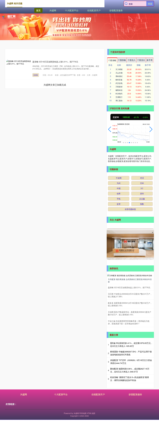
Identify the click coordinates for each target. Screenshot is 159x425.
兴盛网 (52, 10)
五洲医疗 (119, 97)
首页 (38, 10)
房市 (142, 193)
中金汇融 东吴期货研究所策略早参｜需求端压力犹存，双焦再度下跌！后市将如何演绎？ (128, 322)
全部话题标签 (130, 209)
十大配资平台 (71, 10)
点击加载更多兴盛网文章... (55, 84)
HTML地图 (91, 413)
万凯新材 (119, 86)
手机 (118, 198)
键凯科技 (119, 90)
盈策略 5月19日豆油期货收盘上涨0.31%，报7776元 (55, 61)
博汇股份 (119, 100)
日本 (142, 183)
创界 (118, 193)
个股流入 (132, 60)
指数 (142, 204)
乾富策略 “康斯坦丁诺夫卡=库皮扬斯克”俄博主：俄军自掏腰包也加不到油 (129, 379)
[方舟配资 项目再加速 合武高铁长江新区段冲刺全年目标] (130, 275)
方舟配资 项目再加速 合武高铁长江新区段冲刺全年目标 (130, 280)
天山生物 (119, 72)
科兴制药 (119, 93)
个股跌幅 (122, 60)
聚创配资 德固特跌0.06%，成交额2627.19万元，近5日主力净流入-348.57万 (129, 370)
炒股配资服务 (116, 10)
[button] (109, 129)
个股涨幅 (112, 60)
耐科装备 (119, 79)
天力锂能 (119, 69)
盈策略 (35, 75)
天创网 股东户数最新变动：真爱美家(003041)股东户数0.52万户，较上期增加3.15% (129, 313)
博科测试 (119, 76)
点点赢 (142, 198)
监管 (118, 204)
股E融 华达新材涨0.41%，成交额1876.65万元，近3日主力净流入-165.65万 (131, 344)
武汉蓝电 (119, 83)
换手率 (150, 60)
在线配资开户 (94, 10)
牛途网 (118, 178)
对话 (142, 178)
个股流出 (141, 60)
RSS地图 (82, 413)
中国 (118, 188)
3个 (142, 188)
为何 (118, 183)
